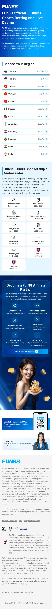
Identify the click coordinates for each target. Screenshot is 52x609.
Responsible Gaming (32, 521)
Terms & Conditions (9, 521)
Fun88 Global (7, 592)
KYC (20, 521)
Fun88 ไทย (29, 592)
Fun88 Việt (18, 592)
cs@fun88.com (16, 443)
